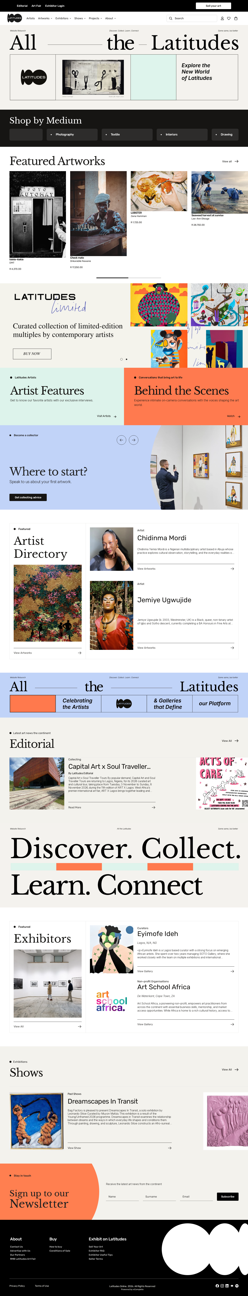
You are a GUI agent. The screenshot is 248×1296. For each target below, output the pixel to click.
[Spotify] (237, 1286)
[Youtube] (232, 1285)
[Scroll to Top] (241, 1277)
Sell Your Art (96, 1246)
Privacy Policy (17, 1286)
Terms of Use (42, 1286)
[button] (236, 18)
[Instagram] (222, 1286)
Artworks (43, 18)
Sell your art (213, 5)
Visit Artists (104, 416)
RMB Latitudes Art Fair (23, 1259)
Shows (78, 18)
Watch (231, 416)
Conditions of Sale (59, 1251)
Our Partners (17, 1255)
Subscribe (227, 1196)
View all (227, 161)
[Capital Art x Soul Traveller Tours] (100, 783)
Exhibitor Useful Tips (101, 1255)
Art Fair (36, 5)
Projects (94, 18)
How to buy (55, 1246)
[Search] (171, 18)
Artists (30, 18)
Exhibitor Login (54, 5)
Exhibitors (62, 18)
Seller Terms (96, 1259)
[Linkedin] (227, 1285)
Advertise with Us (20, 1251)
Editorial (22, 5)
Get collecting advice (28, 497)
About (109, 18)
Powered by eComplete (132, 1289)
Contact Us (16, 1246)
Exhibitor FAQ (96, 1251)
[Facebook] (217, 1286)
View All (227, 740)
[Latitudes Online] (14, 18)
